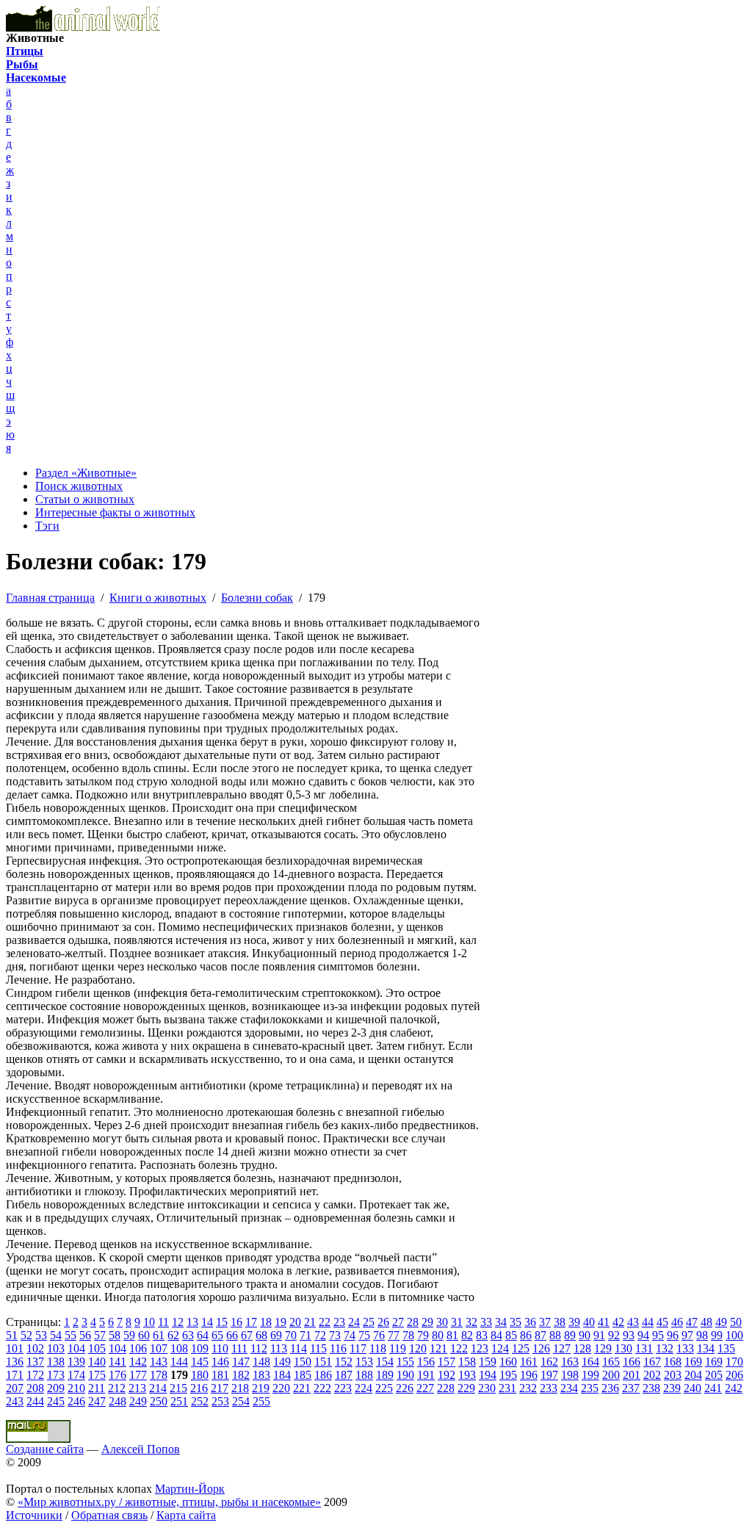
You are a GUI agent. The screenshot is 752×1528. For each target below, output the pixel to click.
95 (658, 1335)
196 (529, 1375)
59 (129, 1335)
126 (541, 1348)
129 (603, 1348)
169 (693, 1361)
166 (631, 1361)
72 (320, 1335)
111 (239, 1348)
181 (220, 1375)
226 (404, 1388)
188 (364, 1375)
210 (76, 1388)
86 (526, 1335)
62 (173, 1335)
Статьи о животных (84, 499)
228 (446, 1388)
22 (324, 1322)
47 (692, 1322)
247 (97, 1401)
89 (570, 1335)
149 (282, 1361)
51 (12, 1335)
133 (685, 1348)
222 (322, 1388)
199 (590, 1375)
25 (369, 1322)
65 (217, 1335)
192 (446, 1375)
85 (511, 1335)
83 (482, 1335)
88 (555, 1335)
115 (318, 1348)
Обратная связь (109, 1515)
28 (413, 1322)
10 (149, 1322)
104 (76, 1348)
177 (138, 1375)
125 (520, 1348)
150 (302, 1361)
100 (734, 1335)
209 (56, 1388)
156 (426, 1361)
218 (240, 1388)
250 (158, 1401)
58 (114, 1335)
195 (508, 1375)
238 (651, 1388)
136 (15, 1361)
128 (582, 1348)
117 (358, 1348)
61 (158, 1335)
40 (589, 1322)
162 (549, 1361)
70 (291, 1335)
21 (310, 1322)
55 (70, 1335)
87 (540, 1335)
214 (158, 1388)
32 (471, 1322)
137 (35, 1361)
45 (662, 1322)
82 (467, 1335)
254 (241, 1401)
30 (442, 1322)
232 (528, 1388)
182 (241, 1375)
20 (295, 1322)
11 (163, 1322)
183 (261, 1375)
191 (426, 1375)
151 (323, 1361)
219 (261, 1388)
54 (56, 1335)
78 (408, 1335)
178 (158, 1375)
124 (500, 1348)
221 (302, 1388)
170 (734, 1361)
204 (693, 1375)
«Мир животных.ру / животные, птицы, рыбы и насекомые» (169, 1502)
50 (736, 1322)
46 (677, 1322)
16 (236, 1322)
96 (673, 1335)
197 (549, 1375)
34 (501, 1322)
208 (35, 1388)
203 (673, 1375)
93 (628, 1335)
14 (207, 1322)
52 (26, 1335)
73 (335, 1335)
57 (100, 1335)
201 (631, 1375)
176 (117, 1375)
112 (258, 1348)
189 (385, 1375)
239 (672, 1388)
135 (726, 1348)
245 (56, 1401)
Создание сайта (45, 1449)
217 (219, 1388)
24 (354, 1322)
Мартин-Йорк (190, 1488)
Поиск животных (79, 486)
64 (203, 1335)
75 (364, 1335)
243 (15, 1401)
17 (251, 1322)
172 (35, 1375)
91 (599, 1335)
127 (562, 1348)
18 (266, 1322)
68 (261, 1335)
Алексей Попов (140, 1449)
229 (466, 1388)
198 (570, 1375)
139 (76, 1361)
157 (446, 1361)
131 (644, 1348)
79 (423, 1335)
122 (459, 1348)
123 (479, 1348)
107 (158, 1348)
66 (232, 1335)
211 (96, 1388)
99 (717, 1335)
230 (487, 1388)
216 (199, 1388)
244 (35, 1401)
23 (339, 1322)
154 (385, 1361)
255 (261, 1401)
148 (261, 1361)
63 (188, 1335)
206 (734, 1375)
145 (200, 1361)
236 (610, 1388)
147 (241, 1361)
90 (584, 1335)
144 (179, 1361)
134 (706, 1348)
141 (117, 1361)
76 (379, 1335)
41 (604, 1322)
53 (41, 1335)
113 (278, 1348)
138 (56, 1361)
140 (97, 1361)
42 (618, 1322)
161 (529, 1361)
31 (457, 1322)
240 (692, 1388)
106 (138, 1348)
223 (343, 1388)
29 (427, 1322)
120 (418, 1348)
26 (383, 1322)
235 (590, 1388)
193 (467, 1375)
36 (530, 1322)
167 (652, 1361)
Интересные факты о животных (115, 512)
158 (467, 1361)
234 (569, 1388)
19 (280, 1322)
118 (377, 1348)
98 (702, 1335)
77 (394, 1335)
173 (56, 1375)
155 (405, 1361)
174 (76, 1375)
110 (220, 1348)
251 (179, 1401)
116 (338, 1348)
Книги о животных (157, 597)
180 (200, 1375)
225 (384, 1388)
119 (397, 1348)
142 (138, 1361)
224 (363, 1388)
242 (733, 1388)
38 (559, 1322)
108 (179, 1348)
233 (548, 1388)
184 (282, 1375)
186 (323, 1375)
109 (200, 1348)
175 (97, 1375)
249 (138, 1401)
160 (508, 1361)
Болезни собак (257, 597)
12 (178, 1322)
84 (496, 1335)
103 (56, 1348)
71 (305, 1335)
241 (713, 1388)
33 (486, 1322)
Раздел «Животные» (86, 472)
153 (364, 1361)
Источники (34, 1515)
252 (200, 1401)
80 (438, 1335)
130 (623, 1348)
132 (664, 1348)
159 (487, 1361)
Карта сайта (186, 1515)
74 (349, 1335)
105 (97, 1348)
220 (281, 1388)
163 (570, 1361)
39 (574, 1322)
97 (687, 1335)
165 (611, 1361)
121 (438, 1348)
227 (425, 1388)
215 (178, 1388)
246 (76, 1401)
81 (452, 1335)
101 (15, 1348)
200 (611, 1375)
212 (117, 1388)
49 (721, 1322)
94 (643, 1335)
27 (398, 1322)
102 (35, 1348)
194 (487, 1375)
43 (633, 1322)
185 (302, 1375)
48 (706, 1322)
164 (590, 1361)
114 (298, 1348)
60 (144, 1335)
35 (515, 1322)
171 (15, 1375)
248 (117, 1401)
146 (220, 1361)
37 (545, 1322)
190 (405, 1375)
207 (15, 1388)
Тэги (47, 525)
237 (631, 1388)
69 (276, 1335)
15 (222, 1322)
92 (614, 1335)
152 (343, 1361)
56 (85, 1335)
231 (507, 1388)
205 (714, 1375)
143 (158, 1361)
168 (673, 1361)
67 (247, 1335)
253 (220, 1401)
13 (192, 1322)
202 (652, 1375)
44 (648, 1322)
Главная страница (50, 597)
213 (137, 1388)
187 (343, 1375)
